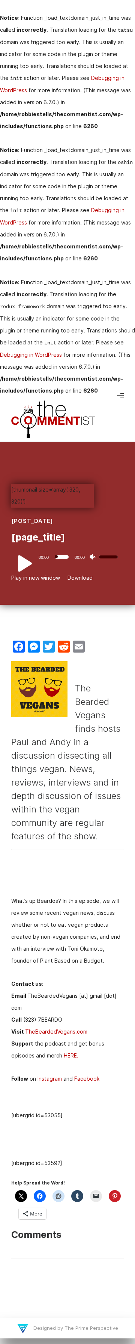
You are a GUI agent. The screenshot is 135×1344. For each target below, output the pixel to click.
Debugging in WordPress (31, 355)
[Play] (20, 563)
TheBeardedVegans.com (56, 1031)
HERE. (71, 1055)
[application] (67, 556)
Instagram (50, 1078)
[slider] (109, 556)
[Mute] (92, 557)
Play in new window (35, 578)
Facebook (86, 1078)
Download (80, 578)
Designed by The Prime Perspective (75, 1328)
